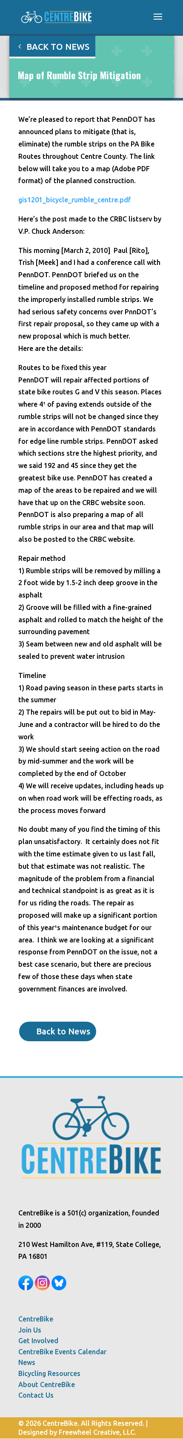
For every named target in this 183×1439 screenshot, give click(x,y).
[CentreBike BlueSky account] (58, 1288)
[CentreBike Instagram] (42, 1288)
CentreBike (35, 1319)
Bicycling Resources (49, 1373)
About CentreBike (46, 1384)
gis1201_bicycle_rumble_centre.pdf (74, 200)
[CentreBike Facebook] (25, 1288)
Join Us (29, 1330)
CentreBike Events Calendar (62, 1352)
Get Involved (38, 1340)
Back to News (57, 47)
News (26, 1362)
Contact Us (36, 1395)
